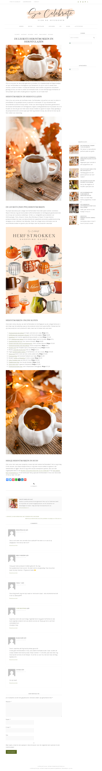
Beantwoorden (13, 545)
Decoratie (17, 34)
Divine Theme (44, 768)
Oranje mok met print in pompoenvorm (20, 343)
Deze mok (12, 354)
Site (7, 735)
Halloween (30, 34)
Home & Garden (43, 34)
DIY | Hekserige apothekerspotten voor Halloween (88, 206)
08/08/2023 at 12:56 (21, 557)
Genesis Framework (55, 768)
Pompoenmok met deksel (16, 333)
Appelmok (12, 337)
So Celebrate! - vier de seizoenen (51, 14)
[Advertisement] (82, 127)
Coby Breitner (21, 608)
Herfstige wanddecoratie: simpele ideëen (87, 218)
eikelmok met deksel (17, 339)
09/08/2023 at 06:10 (21, 610)
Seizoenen (50, 34)
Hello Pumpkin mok (14, 360)
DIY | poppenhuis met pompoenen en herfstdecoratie (86, 194)
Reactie (8, 701)
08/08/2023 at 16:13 (21, 585)
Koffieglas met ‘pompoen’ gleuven (19, 335)
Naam (8, 719)
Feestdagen (24, 34)
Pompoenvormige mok (15, 366)
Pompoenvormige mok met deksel (19, 345)
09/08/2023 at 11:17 (21, 671)
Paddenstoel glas (14, 362)
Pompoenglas (13, 356)
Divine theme (51, 766)
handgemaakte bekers (19, 352)
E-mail (8, 727)
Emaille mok (12, 347)
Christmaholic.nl (24, 507)
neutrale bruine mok (19, 350)
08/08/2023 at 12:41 (21, 532)
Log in (70, 768)
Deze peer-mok (13, 364)
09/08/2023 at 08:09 (21, 640)
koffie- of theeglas (19, 358)
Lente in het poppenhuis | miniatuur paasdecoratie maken (88, 159)
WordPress (65, 768)
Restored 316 (60, 766)
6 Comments (34, 486)
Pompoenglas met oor (15, 341)
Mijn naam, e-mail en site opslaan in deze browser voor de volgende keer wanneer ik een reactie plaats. (33, 746)
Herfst (36, 34)
